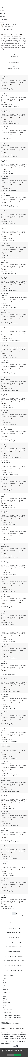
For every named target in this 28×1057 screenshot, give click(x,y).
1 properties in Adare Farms (8, 524)
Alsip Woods (4, 880)
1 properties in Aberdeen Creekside (10, 340)
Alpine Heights (5, 847)
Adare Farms (4, 513)
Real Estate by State (14, 928)
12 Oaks (3, 78)
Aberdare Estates (5, 312)
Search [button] (2, 10)
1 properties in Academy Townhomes (11, 457)
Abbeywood (4, 295)
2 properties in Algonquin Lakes (9, 758)
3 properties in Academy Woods (9, 474)
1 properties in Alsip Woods (8, 892)
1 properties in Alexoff (7, 725)
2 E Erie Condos (5, 145)
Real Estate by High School (14, 970)
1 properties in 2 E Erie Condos (9, 157)
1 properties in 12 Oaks (7, 90)
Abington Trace (5, 362)
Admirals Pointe (5, 546)
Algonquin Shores (6, 780)
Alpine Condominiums (7, 830)
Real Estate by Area (14, 951)
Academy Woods (5, 462)
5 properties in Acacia (7, 407)
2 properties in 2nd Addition (8, 190)
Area (4, 996)
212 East (3, 162)
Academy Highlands (6, 429)
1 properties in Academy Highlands (10, 441)
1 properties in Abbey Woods (9, 290)
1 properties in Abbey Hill (8, 240)
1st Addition (4, 128)
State (4, 979)
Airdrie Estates (5, 646)
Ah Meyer (3, 613)
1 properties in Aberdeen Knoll (9, 357)
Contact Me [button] (3, 22)
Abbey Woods (4, 279)
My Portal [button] (2, 16)
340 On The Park (5, 195)
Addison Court (5, 529)
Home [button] (1, 7)
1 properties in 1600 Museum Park (10, 123)
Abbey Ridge (4, 262)
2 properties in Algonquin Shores (10, 791)
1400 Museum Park (6, 95)
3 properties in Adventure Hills (9, 574)
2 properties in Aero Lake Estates (10, 608)
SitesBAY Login (7, 1012)
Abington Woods (5, 379)
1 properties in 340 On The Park (9, 207)
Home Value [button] (3, 19)
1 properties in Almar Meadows (9, 825)
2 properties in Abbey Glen (8, 223)
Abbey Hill (3, 229)
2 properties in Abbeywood (8, 307)
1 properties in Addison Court (9, 541)
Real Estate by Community (14, 947)
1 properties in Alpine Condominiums (11, 842)
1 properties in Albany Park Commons (11, 691)
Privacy (5, 999)
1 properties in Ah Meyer (7, 624)
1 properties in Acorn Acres (8, 491)
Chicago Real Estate (8, 975)
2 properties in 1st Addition (8, 140)
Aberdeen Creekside (6, 329)
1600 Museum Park (6, 112)
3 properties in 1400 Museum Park (10, 106)
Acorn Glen (4, 496)
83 (17, 913)
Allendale (3, 797)
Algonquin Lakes (5, 747)
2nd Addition (4, 178)
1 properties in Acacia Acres (8, 424)
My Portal (13, 24)
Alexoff (3, 713)
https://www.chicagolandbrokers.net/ (13, 1028)
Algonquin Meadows (6, 763)
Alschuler (3, 863)
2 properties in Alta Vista (7, 908)
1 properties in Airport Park (8, 674)
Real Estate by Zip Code (14, 942)
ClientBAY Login (7, 1009)
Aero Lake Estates (5, 596)
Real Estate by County (14, 933)
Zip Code (5, 989)
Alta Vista (3, 897)
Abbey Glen (4, 212)
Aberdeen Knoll (5, 345)
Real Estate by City (14, 937)
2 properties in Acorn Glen (8, 507)
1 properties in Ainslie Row (8, 641)
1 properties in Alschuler (7, 875)
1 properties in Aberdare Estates (9, 324)
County (5, 982)
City (4, 985)
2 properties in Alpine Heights (9, 858)
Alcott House (4, 696)
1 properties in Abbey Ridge (8, 273)
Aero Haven (4, 579)
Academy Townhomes (7, 446)
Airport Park (4, 663)
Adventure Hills (5, 563)
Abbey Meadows (5, 245)
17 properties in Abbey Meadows (10, 257)
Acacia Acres (4, 412)
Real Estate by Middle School (14, 965)
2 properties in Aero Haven (8, 591)
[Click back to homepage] (1, 25)
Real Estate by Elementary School (14, 961)
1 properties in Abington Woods (9, 390)
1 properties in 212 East (7, 173)
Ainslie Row (4, 630)
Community (6, 992)
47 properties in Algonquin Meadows (11, 775)
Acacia (2, 396)
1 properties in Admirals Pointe (9, 558)
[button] (0, 1)
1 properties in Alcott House (8, 708)
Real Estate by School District (14, 956)
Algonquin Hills (5, 730)
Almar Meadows (5, 813)
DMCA (5, 1006)
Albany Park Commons (7, 680)
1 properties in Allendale (7, 808)
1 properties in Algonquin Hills (9, 741)
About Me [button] (2, 13)
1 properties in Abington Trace (9, 374)
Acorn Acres (4, 479)
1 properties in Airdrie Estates (9, 658)
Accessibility (6, 1002)
